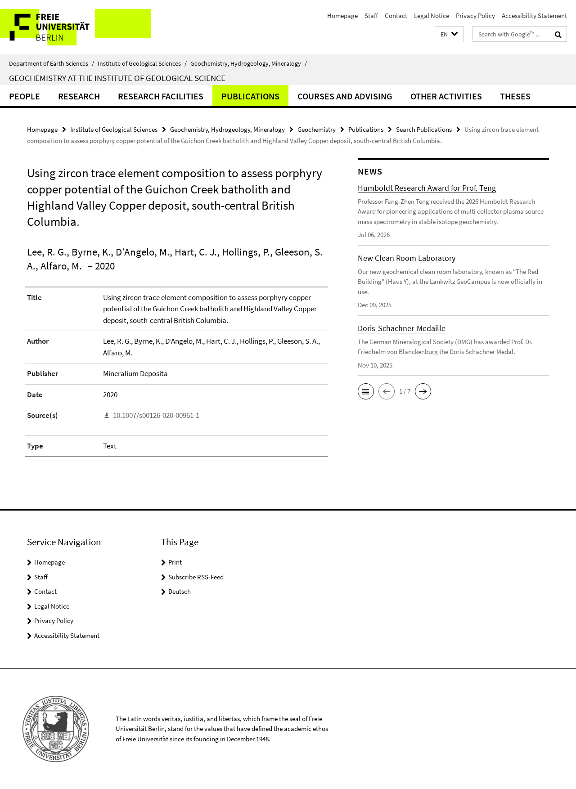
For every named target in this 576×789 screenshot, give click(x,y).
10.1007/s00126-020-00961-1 (156, 415)
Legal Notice (431, 15)
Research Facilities (160, 96)
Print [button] (175, 562)
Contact (396, 15)
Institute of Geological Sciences (142, 63)
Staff (371, 15)
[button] (449, 34)
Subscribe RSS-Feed (196, 577)
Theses (515, 96)
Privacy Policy (475, 15)
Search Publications (424, 129)
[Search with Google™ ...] (558, 34)
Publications (250, 96)
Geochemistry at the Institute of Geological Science (117, 77)
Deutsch (179, 591)
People (24, 96)
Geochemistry (316, 129)
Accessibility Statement (534, 15)
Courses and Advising (344, 96)
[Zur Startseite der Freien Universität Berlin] (75, 27)
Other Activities (446, 96)
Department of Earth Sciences (51, 63)
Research (79, 96)
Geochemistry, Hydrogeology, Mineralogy (248, 63)
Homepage (342, 15)
